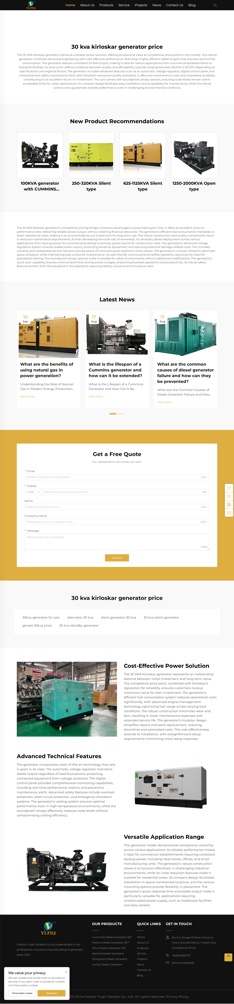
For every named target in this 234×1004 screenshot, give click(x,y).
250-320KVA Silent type (91, 186)
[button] (112, 414)
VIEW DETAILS (40, 155)
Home (70, 5)
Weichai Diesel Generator (108, 953)
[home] (31, 4)
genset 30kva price (37, 625)
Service (124, 5)
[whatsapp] (229, 504)
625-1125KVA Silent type (142, 186)
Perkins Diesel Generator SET (110, 942)
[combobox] (33, 492)
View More (27, 396)
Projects (141, 5)
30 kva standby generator (79, 625)
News (156, 5)
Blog (192, 5)
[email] (229, 512)
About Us (87, 5)
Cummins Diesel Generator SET (112, 937)
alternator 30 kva (80, 617)
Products (106, 5)
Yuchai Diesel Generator (107, 964)
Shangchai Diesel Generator (109, 959)
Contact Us (174, 5)
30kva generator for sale (41, 617)
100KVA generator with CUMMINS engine (40, 186)
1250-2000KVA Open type (194, 186)
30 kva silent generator (161, 617)
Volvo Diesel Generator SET (109, 948)
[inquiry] (229, 488)
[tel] (229, 496)
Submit (117, 557)
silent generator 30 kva (118, 617)
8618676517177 (181, 955)
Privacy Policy (177, 996)
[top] (228, 957)
